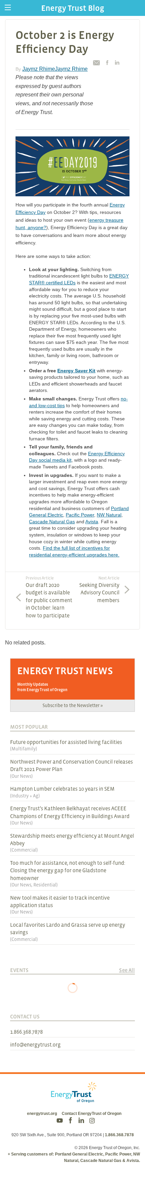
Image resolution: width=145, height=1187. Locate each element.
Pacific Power (80, 515)
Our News (21, 776)
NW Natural (109, 515)
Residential (44, 884)
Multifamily (23, 748)
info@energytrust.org (35, 1044)
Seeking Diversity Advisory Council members (99, 589)
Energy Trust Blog (72, 8)
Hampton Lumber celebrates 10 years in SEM (62, 789)
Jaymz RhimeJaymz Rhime (55, 69)
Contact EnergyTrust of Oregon (91, 1113)
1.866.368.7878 (26, 1032)
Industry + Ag (24, 795)
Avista (91, 521)
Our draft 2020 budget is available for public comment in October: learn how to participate (49, 597)
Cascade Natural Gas (52, 521)
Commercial (23, 850)
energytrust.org (42, 1113)
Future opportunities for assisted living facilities (66, 742)
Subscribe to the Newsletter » (72, 705)
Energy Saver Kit (76, 370)
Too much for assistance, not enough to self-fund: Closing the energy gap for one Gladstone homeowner (67, 870)
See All (127, 970)
